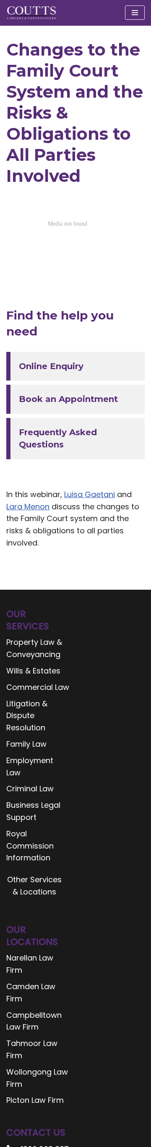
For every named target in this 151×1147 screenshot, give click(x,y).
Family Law (26, 744)
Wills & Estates (33, 670)
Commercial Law (37, 687)
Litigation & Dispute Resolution (26, 715)
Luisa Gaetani (89, 494)
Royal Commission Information (30, 845)
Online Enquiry (51, 366)
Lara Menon (27, 506)
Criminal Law (30, 788)
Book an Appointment (68, 399)
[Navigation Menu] (135, 12)
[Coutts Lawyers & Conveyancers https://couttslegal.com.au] (31, 13)
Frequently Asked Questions (58, 438)
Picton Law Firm (35, 1100)
